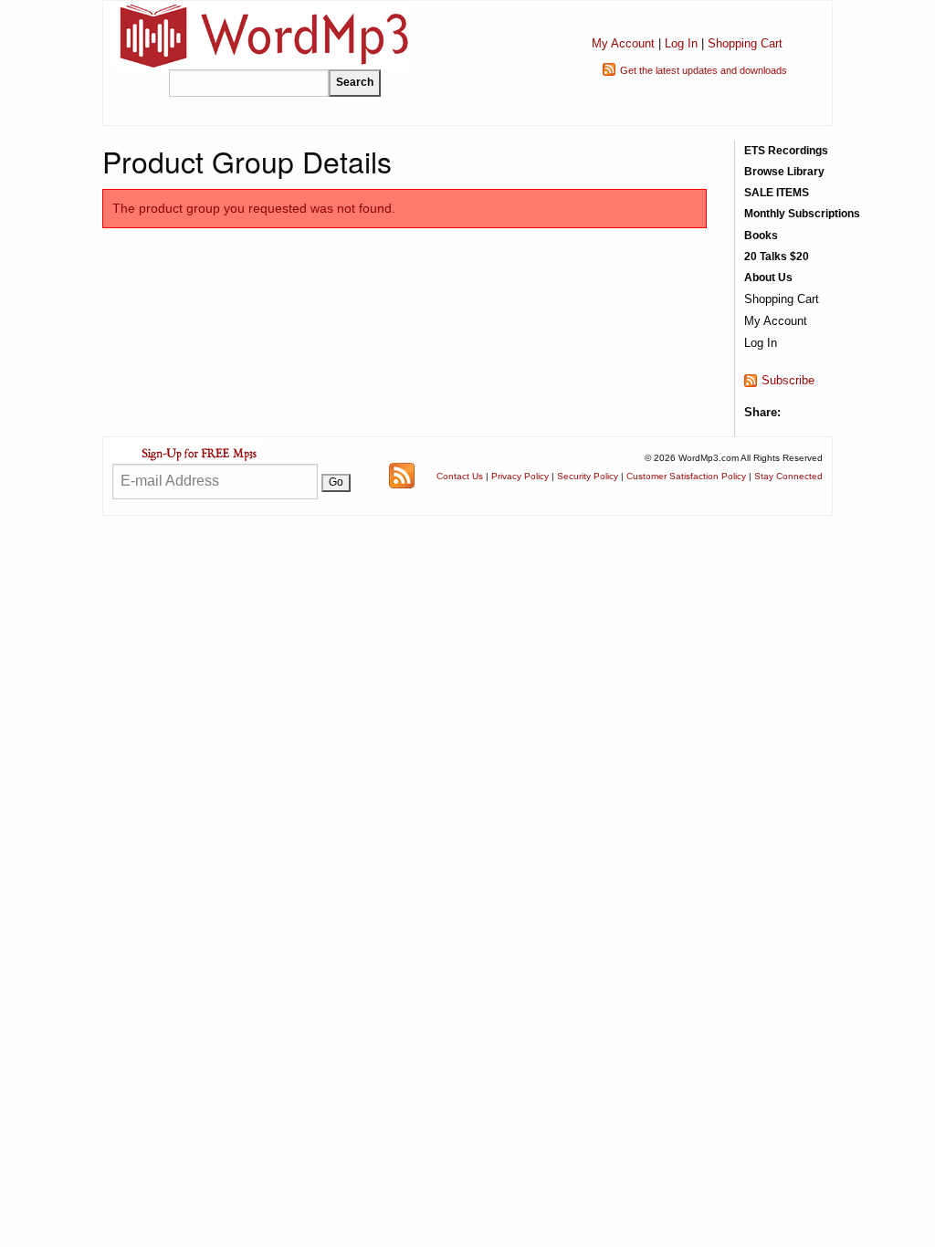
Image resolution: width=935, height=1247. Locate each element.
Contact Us (459, 476)
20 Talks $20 (776, 256)
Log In (681, 43)
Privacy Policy (520, 476)
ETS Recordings (786, 150)
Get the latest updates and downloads (703, 70)
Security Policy (587, 476)
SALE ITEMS (776, 192)
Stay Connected (788, 476)
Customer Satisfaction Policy (686, 476)
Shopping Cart (745, 43)
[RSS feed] (402, 475)
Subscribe (788, 380)
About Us (768, 277)
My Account (623, 43)
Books (761, 235)
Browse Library (784, 171)
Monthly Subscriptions (802, 213)
